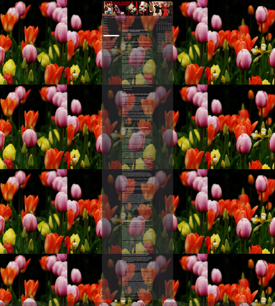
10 (127, 298)
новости (112, 49)
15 (134, 298)
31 (157, 30)
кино (111, 51)
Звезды (105, 32)
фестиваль (108, 53)
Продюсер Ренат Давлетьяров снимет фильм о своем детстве (135, 94)
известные (116, 49)
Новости (131, 17)
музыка (114, 51)
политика (117, 53)
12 (130, 298)
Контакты (123, 17)
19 (139, 298)
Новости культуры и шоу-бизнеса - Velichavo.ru (137, 303)
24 (157, 29)
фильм (113, 55)
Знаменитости (107, 30)
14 (132, 298)
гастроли (114, 52)
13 (131, 298)
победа (111, 52)
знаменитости (108, 49)
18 (138, 298)
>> (103, 41)
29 (168, 29)
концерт (105, 52)
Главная (106, 17)
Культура (106, 24)
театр (108, 52)
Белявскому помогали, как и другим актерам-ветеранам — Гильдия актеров (135, 30)
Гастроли (106, 27)
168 (145, 298)
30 (170, 29)
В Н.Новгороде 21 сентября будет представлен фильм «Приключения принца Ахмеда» (135, 221)
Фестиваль (144, 133)
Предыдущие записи (127, 25)
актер (112, 53)
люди (104, 49)
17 (136, 298)
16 (135, 298)
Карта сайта (114, 17)
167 (143, 298)
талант (104, 53)
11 (159, 27)
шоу (114, 53)
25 (159, 29)
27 (163, 29)
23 (170, 28)
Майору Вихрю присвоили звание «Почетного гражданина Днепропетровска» (164, 42)
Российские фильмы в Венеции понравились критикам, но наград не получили (135, 128)
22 (168, 28)
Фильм (130, 235)
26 (161, 29)
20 (140, 298)
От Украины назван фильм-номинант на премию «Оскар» (136, 42)
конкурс (105, 55)
